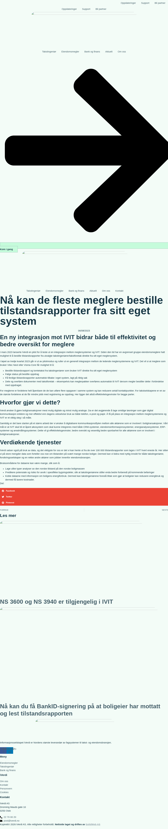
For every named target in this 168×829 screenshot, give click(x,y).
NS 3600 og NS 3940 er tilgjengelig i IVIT (56, 601)
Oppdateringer (128, 3)
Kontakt (119, 291)
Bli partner (160, 3)
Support (145, 3)
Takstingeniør (49, 51)
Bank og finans (92, 51)
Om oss (122, 51)
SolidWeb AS (93, 824)
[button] (84, 491)
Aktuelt (108, 51)
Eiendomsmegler (70, 51)
